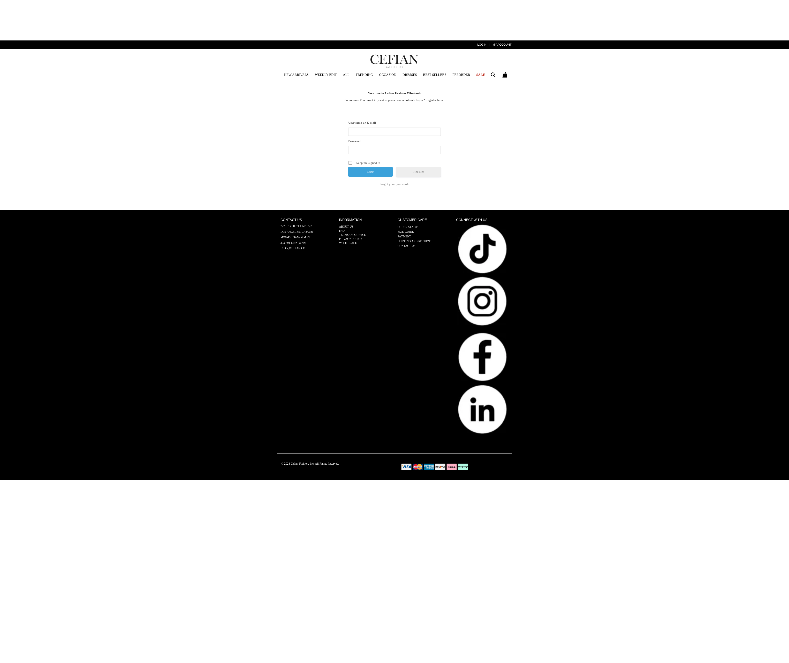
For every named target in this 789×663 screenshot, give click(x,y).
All (346, 74)
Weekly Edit (326, 74)
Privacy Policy (350, 239)
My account (502, 44)
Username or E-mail (362, 122)
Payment (404, 236)
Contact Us (406, 245)
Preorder (461, 74)
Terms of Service (352, 234)
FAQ (342, 230)
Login (481, 44)
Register (418, 171)
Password (354, 141)
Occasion (387, 74)
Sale (480, 74)
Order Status (408, 227)
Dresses (410, 74)
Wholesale (348, 243)
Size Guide (406, 231)
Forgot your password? (394, 184)
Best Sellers (434, 74)
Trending (364, 74)
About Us (346, 226)
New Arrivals (296, 74)
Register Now (435, 100)
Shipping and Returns (414, 241)
